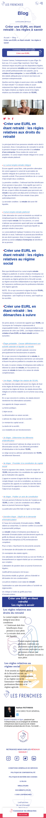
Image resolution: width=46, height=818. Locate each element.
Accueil (6, 38)
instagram (8, 757)
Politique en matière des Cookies (23, 777)
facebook (12, 119)
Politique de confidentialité (23, 772)
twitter (4, 119)
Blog (14, 38)
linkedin (9, 118)
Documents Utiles (23, 790)
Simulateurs (23, 786)
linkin (34, 757)
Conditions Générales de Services (23, 768)
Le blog (23, 781)
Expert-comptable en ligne (13, 719)
